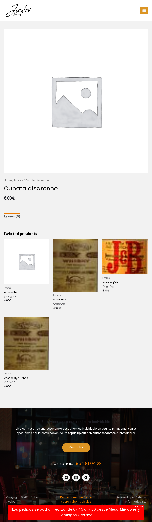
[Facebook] (66, 477)
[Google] (86, 477)
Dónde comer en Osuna (76, 497)
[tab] (12, 216)
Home (8, 180)
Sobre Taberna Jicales (76, 502)
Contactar (76, 447)
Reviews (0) (12, 216)
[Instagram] (76, 477)
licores (18, 180)
